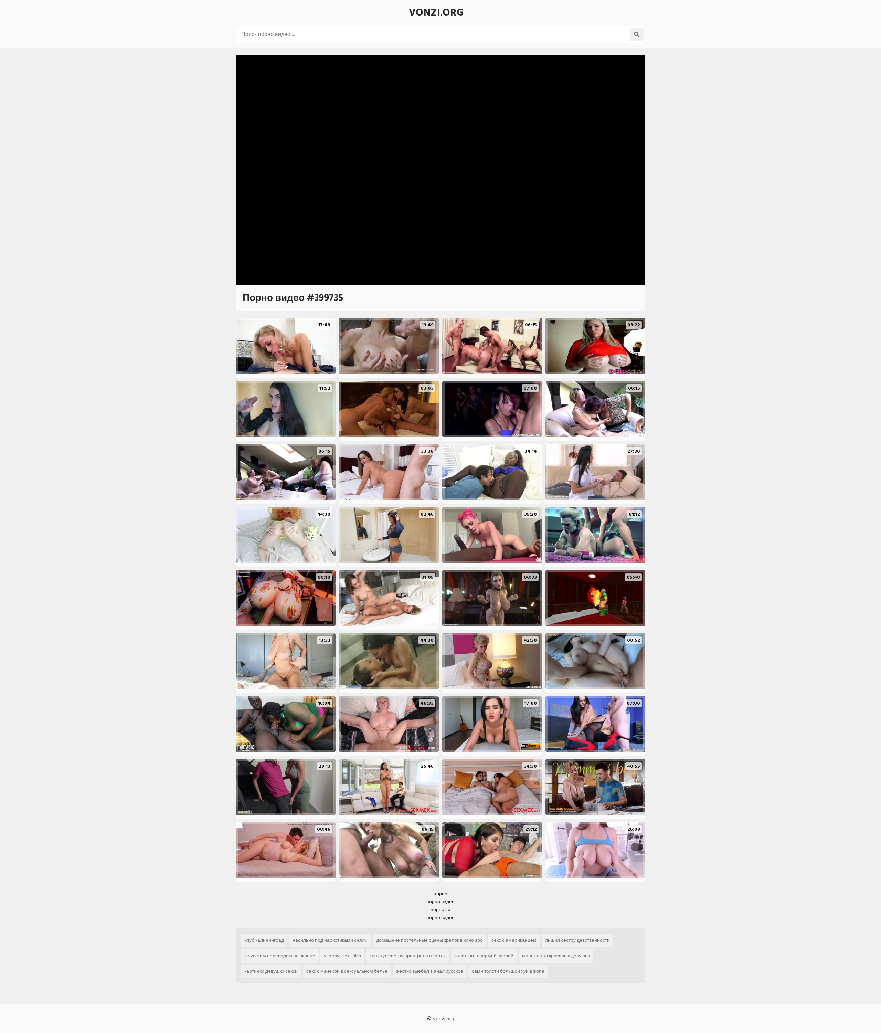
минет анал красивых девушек (556, 956)
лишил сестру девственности (577, 940)
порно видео (440, 902)
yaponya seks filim (342, 956)
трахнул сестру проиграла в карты (408, 956)
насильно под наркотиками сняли (330, 940)
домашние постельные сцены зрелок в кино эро (429, 940)
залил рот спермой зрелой (483, 956)
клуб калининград (264, 940)
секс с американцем (514, 940)
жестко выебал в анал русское (429, 971)
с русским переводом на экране (279, 956)
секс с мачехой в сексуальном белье (347, 971)
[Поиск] (637, 34)
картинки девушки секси (271, 971)
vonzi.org (436, 12)
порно (440, 894)
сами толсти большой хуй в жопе (508, 971)
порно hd (440, 910)
